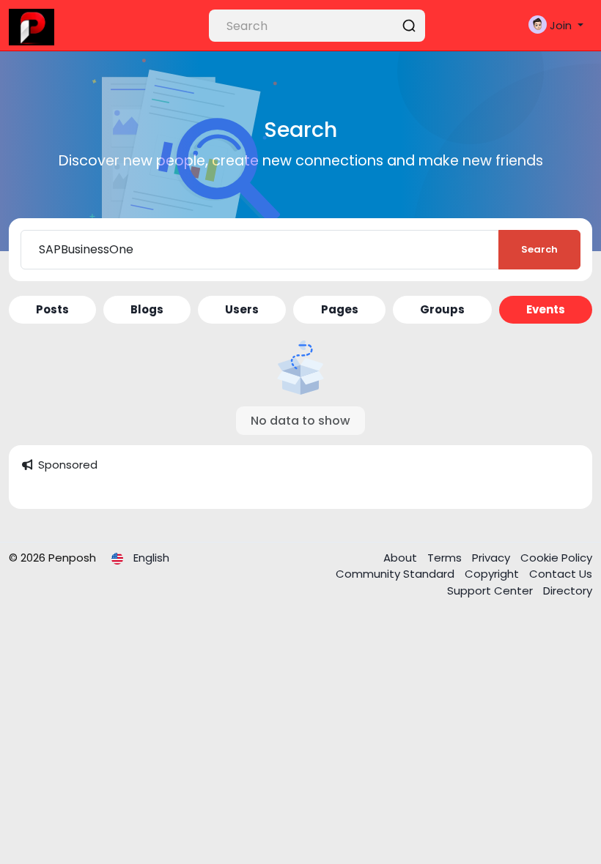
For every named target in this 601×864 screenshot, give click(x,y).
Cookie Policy (556, 557)
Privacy (492, 557)
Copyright (493, 573)
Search (539, 249)
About (401, 557)
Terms (446, 557)
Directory (567, 590)
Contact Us (560, 573)
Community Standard (396, 573)
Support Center (491, 590)
